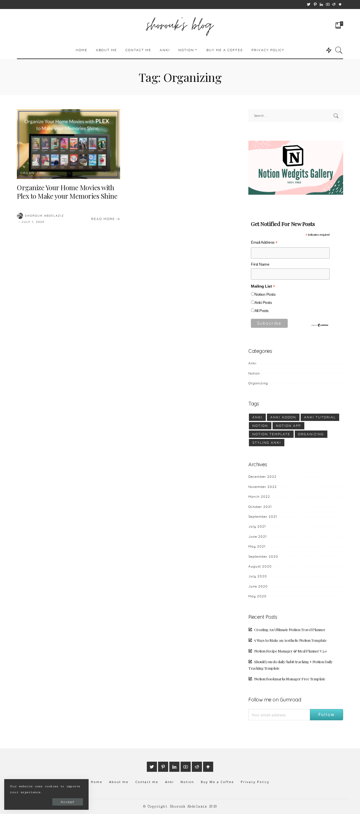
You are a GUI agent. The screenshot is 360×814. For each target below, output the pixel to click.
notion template (271, 434)
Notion (254, 373)
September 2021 (262, 516)
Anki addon (283, 417)
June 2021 (257, 536)
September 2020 (263, 556)
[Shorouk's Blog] (180, 25)
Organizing (33, 173)
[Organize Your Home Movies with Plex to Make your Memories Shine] (68, 144)
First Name (260, 264)
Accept (68, 802)
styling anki (266, 442)
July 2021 (257, 526)
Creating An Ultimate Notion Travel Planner (289, 629)
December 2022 (262, 476)
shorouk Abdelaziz (44, 215)
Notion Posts (265, 294)
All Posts (262, 311)
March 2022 (259, 496)
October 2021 (260, 506)
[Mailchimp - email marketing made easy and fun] (320, 324)
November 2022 (262, 487)
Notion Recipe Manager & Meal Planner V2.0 (290, 650)
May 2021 (257, 546)
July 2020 (257, 576)
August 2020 (260, 566)
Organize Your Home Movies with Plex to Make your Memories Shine (67, 191)
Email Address (264, 243)
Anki (252, 363)
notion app (288, 425)
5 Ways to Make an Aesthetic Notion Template (290, 640)
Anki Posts (263, 303)
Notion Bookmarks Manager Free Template (289, 678)
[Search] (338, 50)
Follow (326, 714)
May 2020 (257, 596)
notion (260, 425)
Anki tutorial (320, 417)
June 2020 (258, 586)
